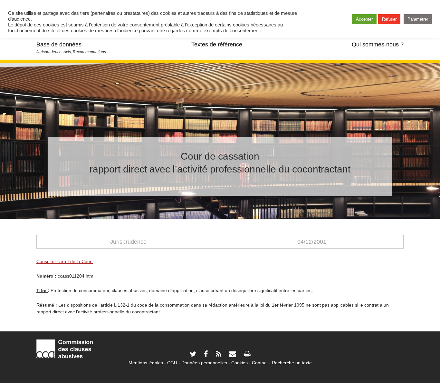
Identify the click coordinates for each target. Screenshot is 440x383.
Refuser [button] (389, 19)
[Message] (232, 355)
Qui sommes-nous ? (378, 44)
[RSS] (218, 355)
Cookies (239, 362)
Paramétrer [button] (417, 19)
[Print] (247, 355)
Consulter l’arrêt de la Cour (64, 261)
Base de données (58, 44)
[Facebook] (206, 355)
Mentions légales (146, 362)
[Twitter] (193, 355)
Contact (260, 362)
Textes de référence (216, 44)
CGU (172, 362)
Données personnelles (204, 362)
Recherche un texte (292, 362)
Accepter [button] (364, 19)
